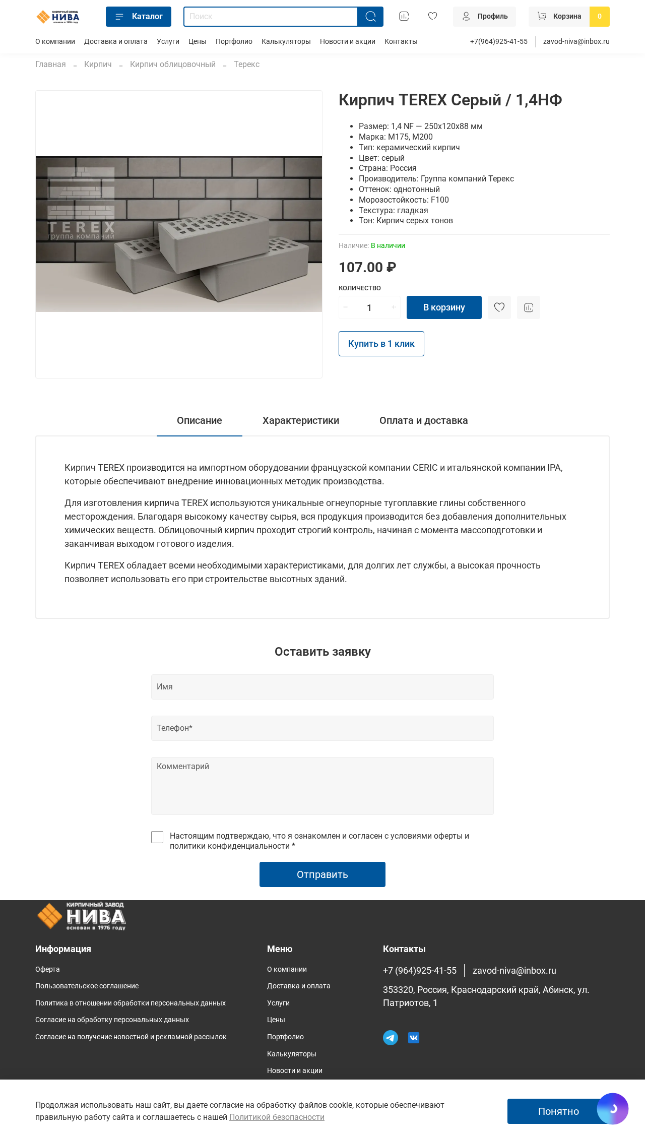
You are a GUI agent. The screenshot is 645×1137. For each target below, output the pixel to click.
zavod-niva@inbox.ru (576, 41)
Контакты (401, 41)
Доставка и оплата (116, 41)
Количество (360, 288)
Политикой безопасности (277, 1117)
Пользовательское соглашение (87, 986)
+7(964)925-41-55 (499, 41)
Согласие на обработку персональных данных (112, 1020)
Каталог (147, 16)
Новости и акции (347, 41)
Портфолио (234, 41)
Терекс (247, 64)
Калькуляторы (286, 41)
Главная (50, 64)
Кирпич (98, 64)
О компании (55, 41)
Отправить (322, 874)
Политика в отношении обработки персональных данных (130, 1003)
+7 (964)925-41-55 (420, 971)
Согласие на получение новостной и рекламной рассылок (131, 1037)
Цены (197, 41)
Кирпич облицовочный (173, 64)
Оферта (47, 969)
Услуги (168, 41)
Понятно (558, 1111)
